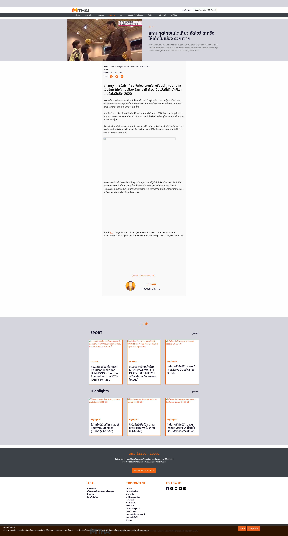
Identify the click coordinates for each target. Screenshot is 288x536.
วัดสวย (150, 15)
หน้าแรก (77, 15)
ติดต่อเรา (90, 494)
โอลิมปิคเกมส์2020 (147, 276)
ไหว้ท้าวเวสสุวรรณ (133, 508)
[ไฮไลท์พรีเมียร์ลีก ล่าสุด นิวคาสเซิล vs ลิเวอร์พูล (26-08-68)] (182, 349)
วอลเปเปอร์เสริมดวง (135, 15)
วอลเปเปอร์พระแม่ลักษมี (135, 514)
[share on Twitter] (117, 76)
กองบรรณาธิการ (151, 289)
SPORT (150, 27)
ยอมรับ (242, 528)
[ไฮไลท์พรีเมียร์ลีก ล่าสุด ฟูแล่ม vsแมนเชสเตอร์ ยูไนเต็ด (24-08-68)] (105, 407)
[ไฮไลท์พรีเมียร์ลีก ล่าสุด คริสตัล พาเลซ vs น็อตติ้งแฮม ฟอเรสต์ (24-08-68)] (182, 407)
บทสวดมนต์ (161, 15)
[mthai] (80, 10)
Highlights (172, 361)
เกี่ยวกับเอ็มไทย (92, 497)
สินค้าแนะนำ (186, 10)
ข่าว (111, 232)
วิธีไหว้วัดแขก (131, 511)
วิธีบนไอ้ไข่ (130, 505)
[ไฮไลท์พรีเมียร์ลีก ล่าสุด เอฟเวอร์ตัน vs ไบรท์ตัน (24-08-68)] (144, 407)
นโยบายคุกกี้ (91, 488)
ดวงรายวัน (130, 500)
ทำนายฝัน (89, 15)
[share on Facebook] (111, 76)
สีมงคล (129, 520)
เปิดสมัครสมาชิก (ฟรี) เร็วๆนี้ (144, 470)
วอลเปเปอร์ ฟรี (131, 517)
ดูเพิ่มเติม (195, 333)
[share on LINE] (122, 76)
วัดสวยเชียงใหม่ (132, 491)
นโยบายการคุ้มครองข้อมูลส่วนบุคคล (100, 491)
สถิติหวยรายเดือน (133, 497)
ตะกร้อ (135, 276)
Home (106, 66)
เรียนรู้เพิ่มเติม (253, 528)
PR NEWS (95, 361)
